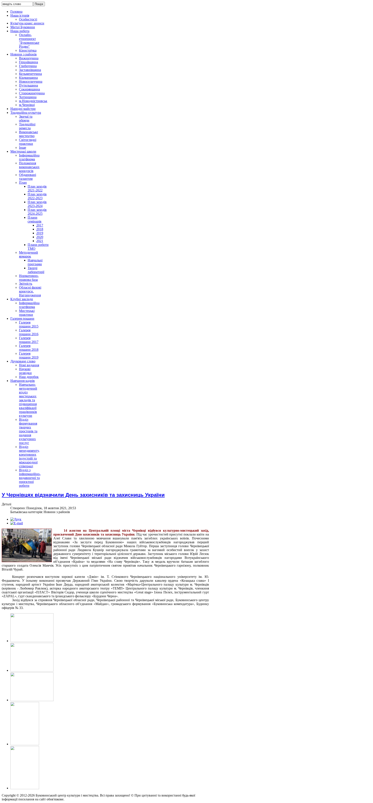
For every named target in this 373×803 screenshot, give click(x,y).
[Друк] (15, 519)
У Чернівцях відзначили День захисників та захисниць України (83, 495)
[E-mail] (16, 523)
